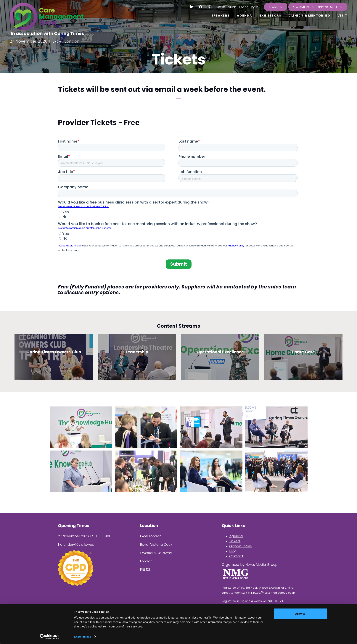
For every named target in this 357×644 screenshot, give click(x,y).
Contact (236, 556)
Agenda (244, 15)
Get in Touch (226, 7)
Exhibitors (270, 15)
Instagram (210, 7)
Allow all (300, 613)
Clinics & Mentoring (309, 15)
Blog (233, 551)
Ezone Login (248, 7)
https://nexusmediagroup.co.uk (274, 593)
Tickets (275, 7)
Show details (82, 636)
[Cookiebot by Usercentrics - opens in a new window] (49, 637)
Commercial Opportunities (317, 7)
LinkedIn (192, 7)
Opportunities (240, 546)
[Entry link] (81, 427)
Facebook (201, 7)
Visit (342, 15)
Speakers (220, 15)
